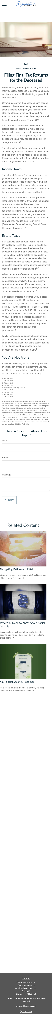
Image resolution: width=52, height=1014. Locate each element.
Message (6, 474)
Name (5, 440)
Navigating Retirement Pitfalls (17, 569)
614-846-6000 (29, 982)
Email (5, 457)
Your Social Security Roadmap (17, 682)
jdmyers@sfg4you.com (26, 1006)
